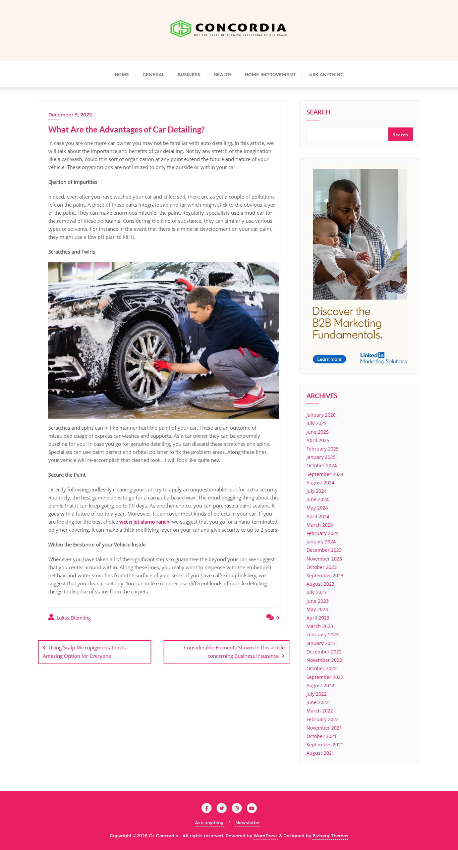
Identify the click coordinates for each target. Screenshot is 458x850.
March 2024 (319, 525)
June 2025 (317, 432)
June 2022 (317, 702)
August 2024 (320, 482)
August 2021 (320, 753)
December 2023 (324, 550)
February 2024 (322, 533)
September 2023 (324, 575)
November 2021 (324, 728)
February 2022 (322, 719)
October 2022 (321, 668)
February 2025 (322, 448)
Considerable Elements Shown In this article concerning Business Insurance (234, 651)
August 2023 (320, 584)
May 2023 (317, 609)
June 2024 (317, 499)
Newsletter (247, 822)
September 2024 (324, 474)
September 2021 (324, 744)
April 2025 (317, 440)
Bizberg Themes (330, 835)
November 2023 (324, 558)
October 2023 (321, 567)
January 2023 (321, 643)
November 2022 (324, 660)
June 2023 (317, 601)
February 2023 (322, 634)
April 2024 (317, 516)
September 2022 (324, 677)
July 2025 (316, 423)
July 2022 (316, 694)
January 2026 (321, 415)
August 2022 (320, 685)
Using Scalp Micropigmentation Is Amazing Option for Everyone (84, 651)
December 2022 (324, 651)
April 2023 (317, 618)
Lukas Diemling (73, 618)
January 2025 (321, 457)
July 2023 (316, 592)
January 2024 (321, 541)
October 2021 (321, 736)
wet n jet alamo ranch (144, 521)
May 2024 (317, 507)
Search (318, 112)
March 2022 (319, 710)
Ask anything (209, 822)
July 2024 (316, 491)
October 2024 (321, 465)
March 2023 (319, 626)
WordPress (265, 835)
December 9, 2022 (70, 115)
